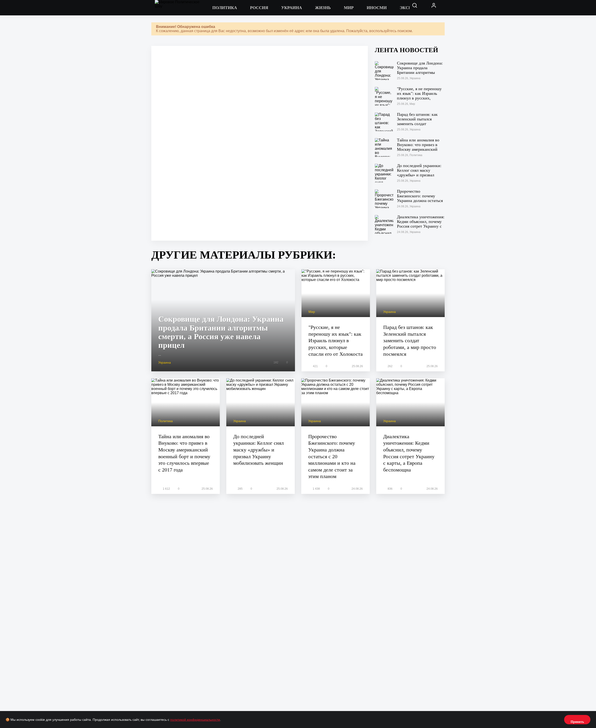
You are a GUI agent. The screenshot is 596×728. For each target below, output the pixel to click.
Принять (577, 722)
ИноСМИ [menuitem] (377, 7)
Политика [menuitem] (224, 7)
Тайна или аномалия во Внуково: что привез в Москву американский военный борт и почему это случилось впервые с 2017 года (184, 453)
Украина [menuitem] (291, 7)
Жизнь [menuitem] (323, 7)
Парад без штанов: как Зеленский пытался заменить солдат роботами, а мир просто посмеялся (409, 340)
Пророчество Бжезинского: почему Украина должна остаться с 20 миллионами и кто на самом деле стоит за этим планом (332, 456)
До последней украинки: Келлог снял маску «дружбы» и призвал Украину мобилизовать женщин (258, 450)
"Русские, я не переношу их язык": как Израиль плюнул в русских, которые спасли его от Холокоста (335, 340)
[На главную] (180, 7)
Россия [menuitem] (259, 7)
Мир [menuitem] (349, 7)
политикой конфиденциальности (195, 719)
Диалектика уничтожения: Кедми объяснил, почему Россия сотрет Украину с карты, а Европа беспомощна (408, 453)
